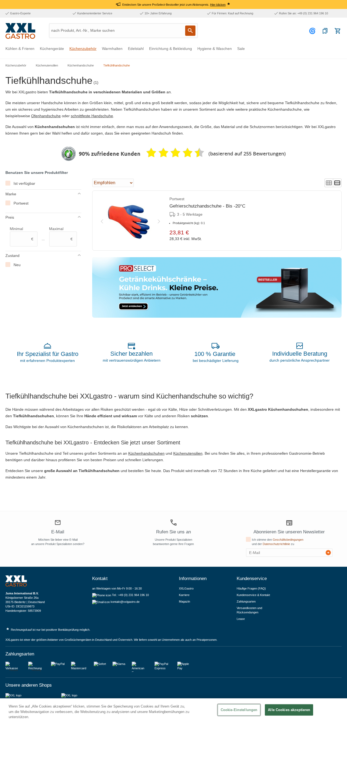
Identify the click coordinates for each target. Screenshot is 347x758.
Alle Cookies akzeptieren (289, 710)
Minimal (21, 234)
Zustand (12, 255)
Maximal (61, 234)
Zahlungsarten (246, 601)
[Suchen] (190, 31)
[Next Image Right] (159, 220)
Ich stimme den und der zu (277, 542)
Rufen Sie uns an (173, 531)
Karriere (184, 595)
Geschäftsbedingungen (288, 539)
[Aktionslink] (217, 287)
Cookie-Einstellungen (239, 710)
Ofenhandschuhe (46, 116)
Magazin (184, 601)
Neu (17, 265)
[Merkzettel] (325, 30)
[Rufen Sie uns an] (173, 523)
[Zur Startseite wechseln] (20, 31)
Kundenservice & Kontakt (253, 595)
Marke (10, 194)
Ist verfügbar (24, 183)
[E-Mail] (58, 523)
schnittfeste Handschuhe (92, 116)
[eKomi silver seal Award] (68, 153)
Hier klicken (218, 4)
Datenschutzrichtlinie (276, 544)
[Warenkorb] (337, 30)
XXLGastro (186, 588)
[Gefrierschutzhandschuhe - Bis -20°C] (130, 220)
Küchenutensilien (188, 453)
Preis (9, 217)
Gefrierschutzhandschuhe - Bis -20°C (207, 206)
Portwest (21, 203)
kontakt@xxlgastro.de (125, 601)
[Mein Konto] (313, 30)
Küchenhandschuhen (146, 453)
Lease (241, 618)
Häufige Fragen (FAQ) (251, 588)
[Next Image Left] (102, 220)
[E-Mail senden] (328, 552)
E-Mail (57, 531)
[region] (173, 728)
